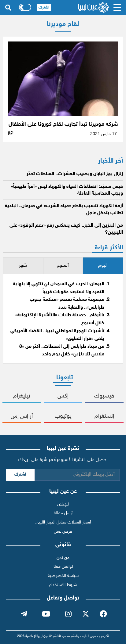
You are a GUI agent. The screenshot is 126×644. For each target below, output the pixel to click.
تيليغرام (21, 396)
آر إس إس (22, 416)
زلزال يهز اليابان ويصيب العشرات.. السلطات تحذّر (75, 174)
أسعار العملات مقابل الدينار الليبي (63, 522)
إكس (63, 396)
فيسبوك (104, 396)
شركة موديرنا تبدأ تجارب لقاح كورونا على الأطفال (63, 124)
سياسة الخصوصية (63, 575)
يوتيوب (63, 416)
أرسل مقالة (63, 513)
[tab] (103, 265)
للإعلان (63, 504)
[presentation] (103, 265)
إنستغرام (104, 416)
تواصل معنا (63, 566)
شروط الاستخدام (63, 585)
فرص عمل (63, 531)
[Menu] (117, 8)
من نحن (63, 557)
